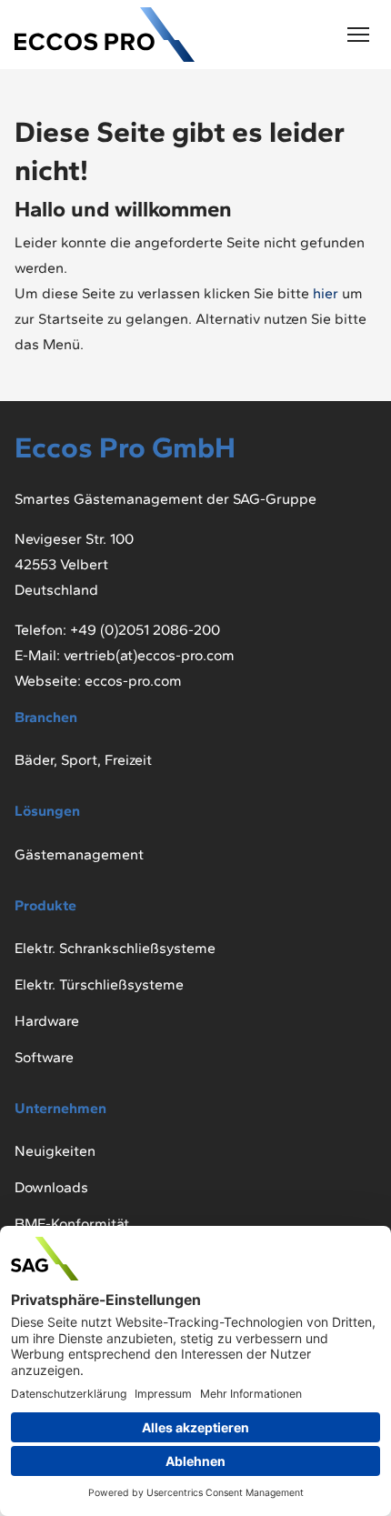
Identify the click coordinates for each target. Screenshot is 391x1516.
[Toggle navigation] (358, 34)
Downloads (51, 1187)
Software (44, 1057)
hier (325, 293)
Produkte (45, 905)
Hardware (47, 1020)
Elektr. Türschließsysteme (99, 984)
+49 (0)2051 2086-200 (145, 629)
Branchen (46, 717)
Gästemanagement (79, 854)
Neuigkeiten (55, 1151)
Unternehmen (60, 1108)
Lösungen (47, 810)
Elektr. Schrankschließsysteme (115, 948)
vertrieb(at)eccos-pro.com (149, 655)
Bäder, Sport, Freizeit (83, 759)
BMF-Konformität (72, 1223)
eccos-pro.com (133, 680)
